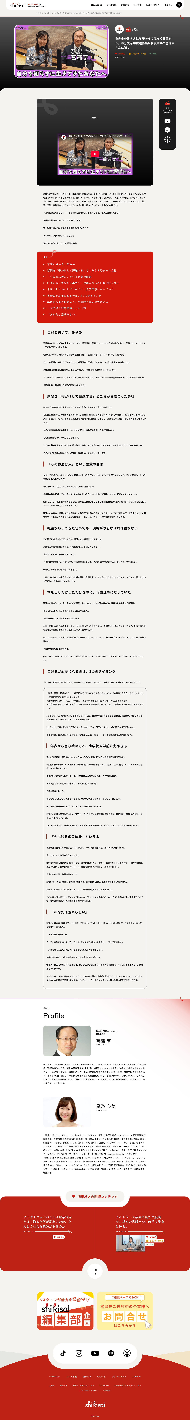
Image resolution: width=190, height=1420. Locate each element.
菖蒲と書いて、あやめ (61, 264)
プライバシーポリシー (89, 1390)
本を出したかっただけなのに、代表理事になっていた (80, 289)
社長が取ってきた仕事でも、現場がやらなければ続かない (83, 283)
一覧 (95, 1269)
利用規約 (106, 1390)
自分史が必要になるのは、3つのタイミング (74, 295)
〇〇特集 (137, 4)
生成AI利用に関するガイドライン (127, 1385)
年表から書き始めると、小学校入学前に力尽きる (77, 302)
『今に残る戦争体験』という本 (66, 308)
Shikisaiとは (96, 4)
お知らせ (168, 4)
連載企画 (125, 4)
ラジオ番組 (111, 4)
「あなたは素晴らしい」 (62, 314)
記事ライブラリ (153, 4)
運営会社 (63, 1385)
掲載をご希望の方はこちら (83, 1385)
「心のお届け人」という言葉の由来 (69, 277)
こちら (78, 220)
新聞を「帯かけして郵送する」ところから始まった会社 (82, 270)
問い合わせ (104, 1385)
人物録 (51, 1385)
